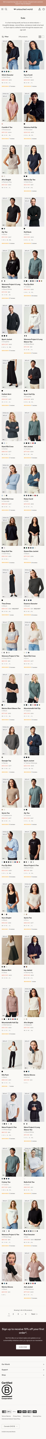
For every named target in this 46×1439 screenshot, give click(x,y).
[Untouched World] (23, 9)
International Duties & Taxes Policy (11, 1418)
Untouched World (10, 1431)
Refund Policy (26, 1416)
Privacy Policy (17, 1416)
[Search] (7, 9)
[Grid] (40, 36)
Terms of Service (6, 1416)
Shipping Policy (37, 1416)
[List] (43, 36)
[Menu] (2, 9)
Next (33, 1314)
